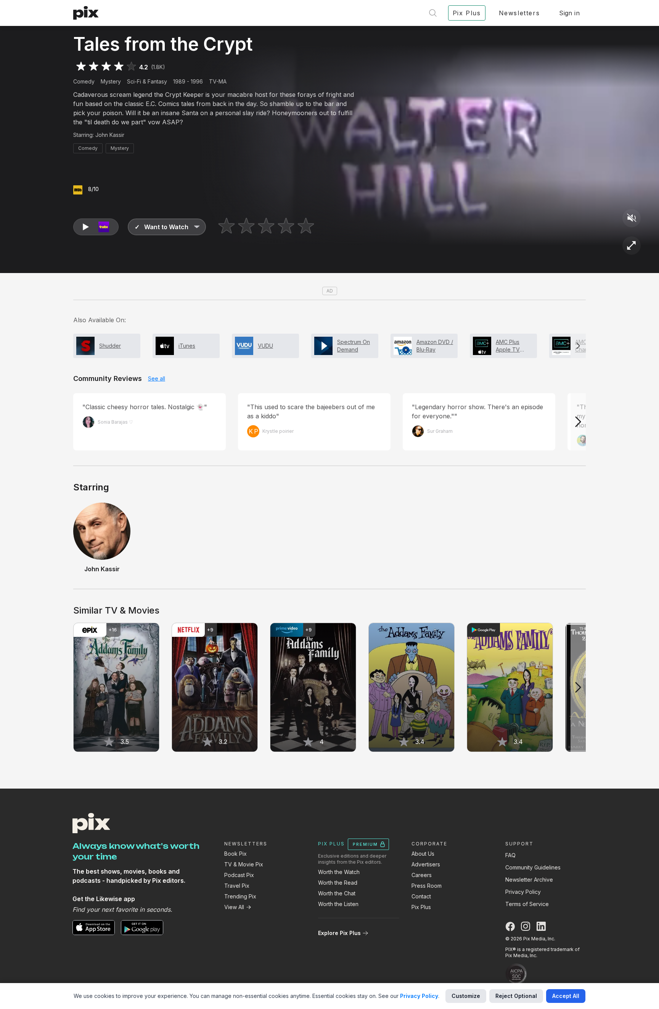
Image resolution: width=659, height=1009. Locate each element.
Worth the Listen (338, 904)
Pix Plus (421, 907)
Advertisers (425, 864)
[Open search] (433, 13)
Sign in (569, 13)
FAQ (510, 855)
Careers (421, 875)
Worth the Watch (339, 872)
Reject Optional (516, 996)
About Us (422, 853)
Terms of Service (527, 904)
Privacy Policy (523, 891)
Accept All (565, 996)
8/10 (93, 189)
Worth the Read (337, 882)
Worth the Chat (336, 893)
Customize (466, 996)
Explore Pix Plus (339, 933)
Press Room (426, 885)
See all (156, 378)
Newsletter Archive (529, 879)
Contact (421, 896)
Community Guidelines (533, 867)
